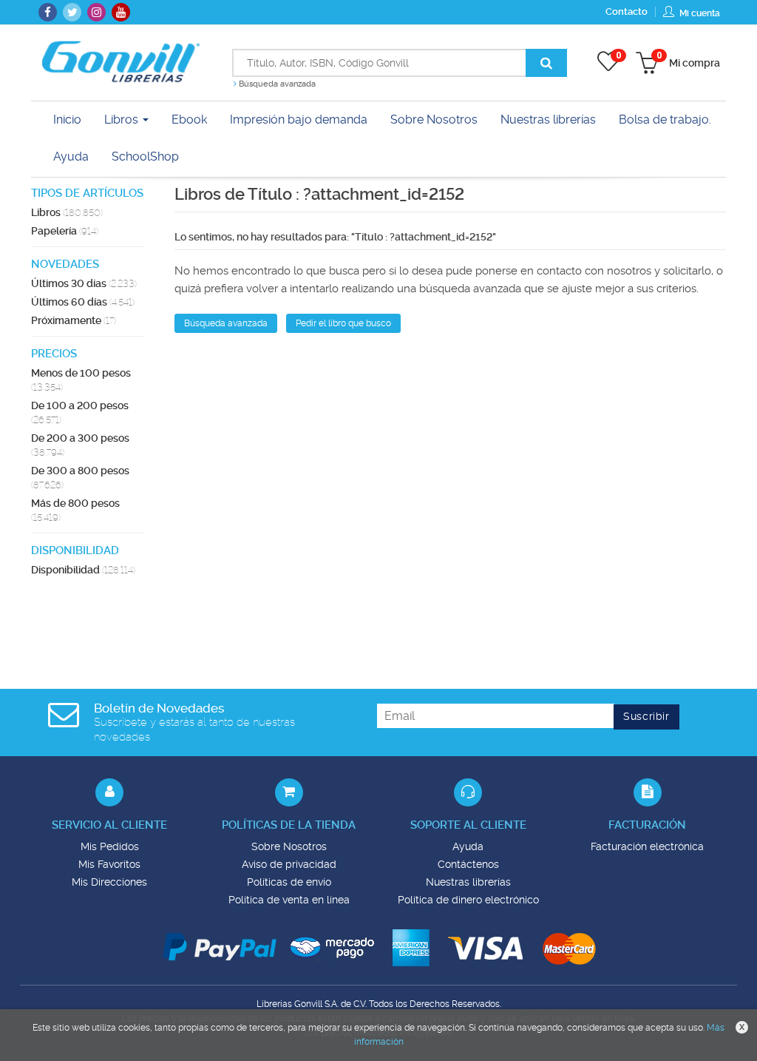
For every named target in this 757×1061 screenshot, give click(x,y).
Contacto (626, 11)
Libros (122, 119)
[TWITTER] (72, 12)
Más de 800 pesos (75, 510)
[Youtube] (121, 12)
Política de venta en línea (289, 900)
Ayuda (467, 846)
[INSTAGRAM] (96, 12)
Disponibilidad (83, 570)
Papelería (64, 231)
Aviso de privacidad (289, 864)
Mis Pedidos (110, 846)
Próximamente (73, 320)
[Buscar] (546, 63)
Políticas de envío (289, 882)
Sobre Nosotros (289, 846)
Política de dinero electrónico (468, 900)
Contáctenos (468, 864)
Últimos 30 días (84, 283)
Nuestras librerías (468, 882)
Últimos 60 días (83, 302)
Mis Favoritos (109, 864)
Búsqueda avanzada (276, 84)
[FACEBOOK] (47, 12)
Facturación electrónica (647, 846)
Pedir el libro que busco (343, 323)
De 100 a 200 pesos (80, 412)
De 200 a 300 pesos (80, 445)
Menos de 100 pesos (81, 380)
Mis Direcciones (109, 882)
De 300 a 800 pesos (80, 478)
